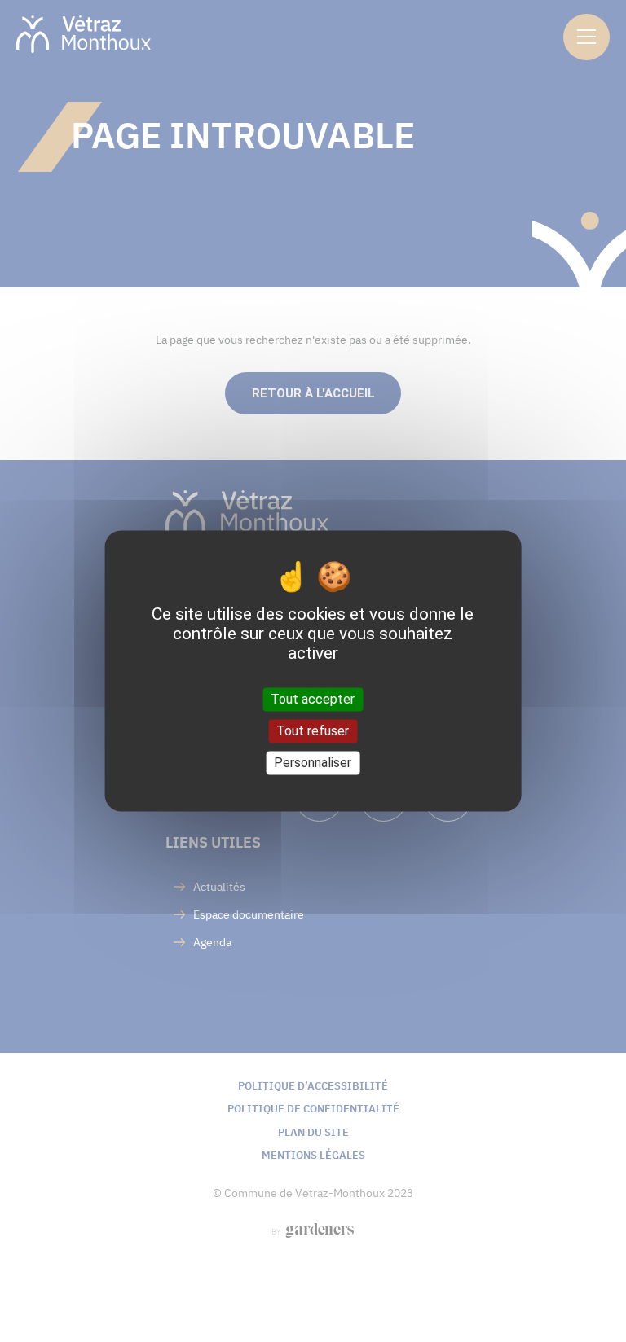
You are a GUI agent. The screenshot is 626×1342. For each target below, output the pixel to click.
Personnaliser (312, 762)
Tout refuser (312, 731)
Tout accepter (313, 699)
